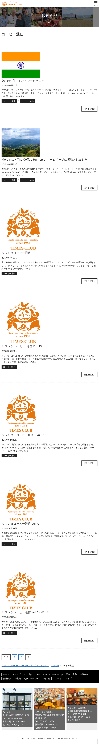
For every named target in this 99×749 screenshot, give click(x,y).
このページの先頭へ (94, 741)
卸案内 (18, 678)
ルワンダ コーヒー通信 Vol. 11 (23, 435)
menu (95, 2)
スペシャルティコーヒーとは (49, 674)
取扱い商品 (71, 674)
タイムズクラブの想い (23, 674)
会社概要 (7, 678)
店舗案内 (84, 674)
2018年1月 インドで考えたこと (23, 80)
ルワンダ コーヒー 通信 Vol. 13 (22, 346)
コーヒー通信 (27, 101)
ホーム (6, 674)
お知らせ (46, 678)
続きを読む (89, 109)
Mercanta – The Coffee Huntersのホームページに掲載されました (45, 159)
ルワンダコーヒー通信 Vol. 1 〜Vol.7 (25, 612)
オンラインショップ (62, 678)
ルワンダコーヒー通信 (16, 252)
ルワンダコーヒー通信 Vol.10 (20, 523)
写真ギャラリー (31, 678)
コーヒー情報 (9, 101)
